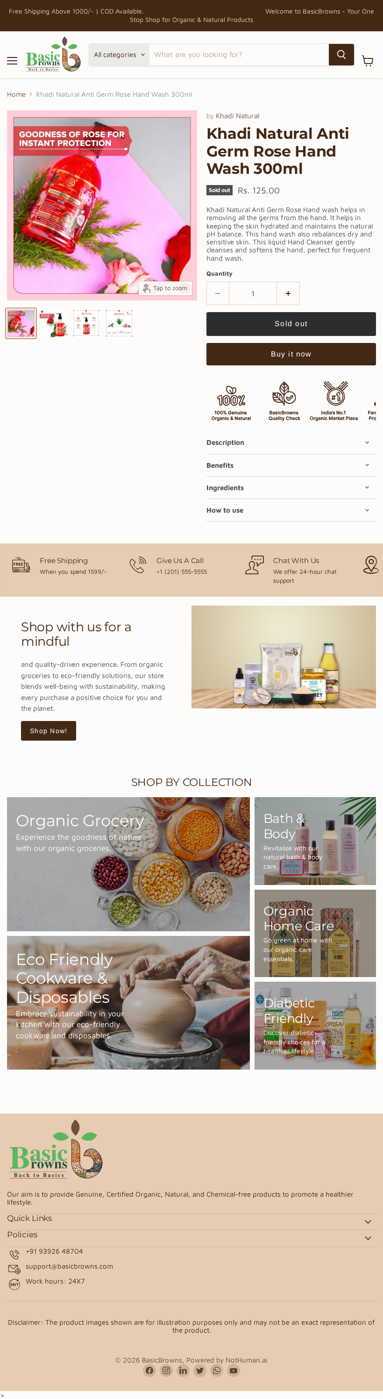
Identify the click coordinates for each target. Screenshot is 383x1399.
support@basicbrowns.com (69, 1266)
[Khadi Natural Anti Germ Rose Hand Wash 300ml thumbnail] (21, 323)
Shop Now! (48, 731)
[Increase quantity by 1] (288, 293)
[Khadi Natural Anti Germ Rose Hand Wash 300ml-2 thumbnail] (86, 323)
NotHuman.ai (247, 1360)
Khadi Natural (237, 116)
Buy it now (291, 354)
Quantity (219, 273)
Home (16, 94)
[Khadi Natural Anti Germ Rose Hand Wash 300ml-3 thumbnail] (119, 323)
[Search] (341, 54)
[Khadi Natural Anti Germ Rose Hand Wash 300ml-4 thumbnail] (54, 323)
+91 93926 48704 (54, 1251)
